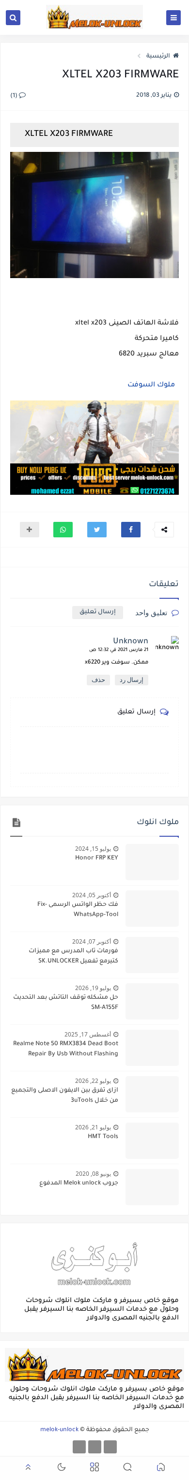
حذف (98, 679)
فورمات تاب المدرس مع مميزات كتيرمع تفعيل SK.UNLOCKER (73, 956)
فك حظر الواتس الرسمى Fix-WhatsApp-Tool (77, 910)
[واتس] (79, 1446)
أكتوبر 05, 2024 (91, 895)
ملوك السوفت (151, 385)
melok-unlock (59, 1430)
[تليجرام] (94, 1446)
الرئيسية (158, 56)
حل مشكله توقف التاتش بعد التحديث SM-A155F (65, 1002)
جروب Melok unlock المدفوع (78, 1183)
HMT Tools (103, 1137)
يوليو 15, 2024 (93, 848)
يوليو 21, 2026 (93, 1127)
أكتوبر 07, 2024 (91, 941)
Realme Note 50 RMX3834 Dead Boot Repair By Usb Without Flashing (65, 1049)
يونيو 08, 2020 (93, 1173)
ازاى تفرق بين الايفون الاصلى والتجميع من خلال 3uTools (64, 1095)
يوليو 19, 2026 (93, 988)
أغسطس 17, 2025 (87, 1034)
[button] (131, 529)
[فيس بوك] (110, 1446)
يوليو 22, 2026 (93, 1081)
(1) (14, 96)
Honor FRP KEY (96, 858)
